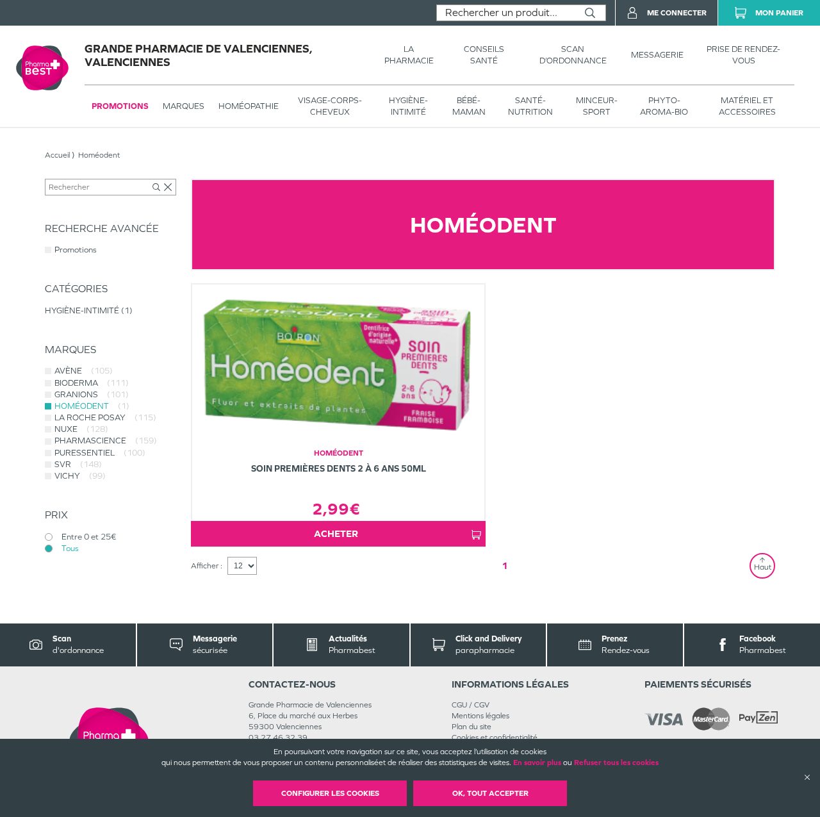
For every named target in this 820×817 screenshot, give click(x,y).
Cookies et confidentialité (494, 737)
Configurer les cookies (330, 793)
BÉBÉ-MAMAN (469, 106)
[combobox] (506, 12)
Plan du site (471, 726)
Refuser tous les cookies (616, 762)
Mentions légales (480, 715)
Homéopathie (248, 106)
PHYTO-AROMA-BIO (664, 106)
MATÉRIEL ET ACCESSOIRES (747, 106)
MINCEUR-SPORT (597, 106)
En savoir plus (537, 762)
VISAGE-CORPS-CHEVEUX (330, 106)
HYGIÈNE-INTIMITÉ (408, 106)
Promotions (120, 106)
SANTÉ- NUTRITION (530, 106)
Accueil (57, 155)
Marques (183, 106)
